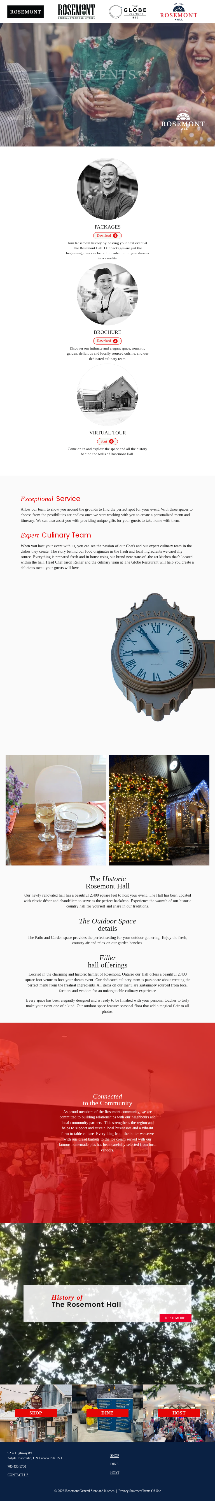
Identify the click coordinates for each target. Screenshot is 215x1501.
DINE (114, 1464)
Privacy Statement (130, 1491)
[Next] (195, 78)
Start (104, 441)
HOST (114, 1472)
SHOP (114, 1456)
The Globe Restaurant (142, 562)
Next (197, 809)
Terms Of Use (151, 1491)
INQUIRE (106, 98)
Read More (175, 1318)
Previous (17, 808)
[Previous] (20, 78)
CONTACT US (18, 1475)
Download (104, 236)
